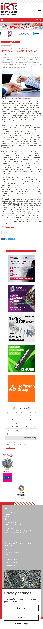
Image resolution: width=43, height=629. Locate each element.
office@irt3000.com (11, 562)
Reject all (21, 617)
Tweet (10, 239)
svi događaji (10, 448)
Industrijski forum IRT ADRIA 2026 (16, 444)
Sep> (28, 408)
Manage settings (21, 624)
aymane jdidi (16, 98)
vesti (7, 45)
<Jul (14, 408)
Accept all (21, 608)
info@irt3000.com (11, 565)
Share (3, 239)
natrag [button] (5, 232)
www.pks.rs (10, 227)
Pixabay (28, 98)
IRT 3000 (9, 9)
